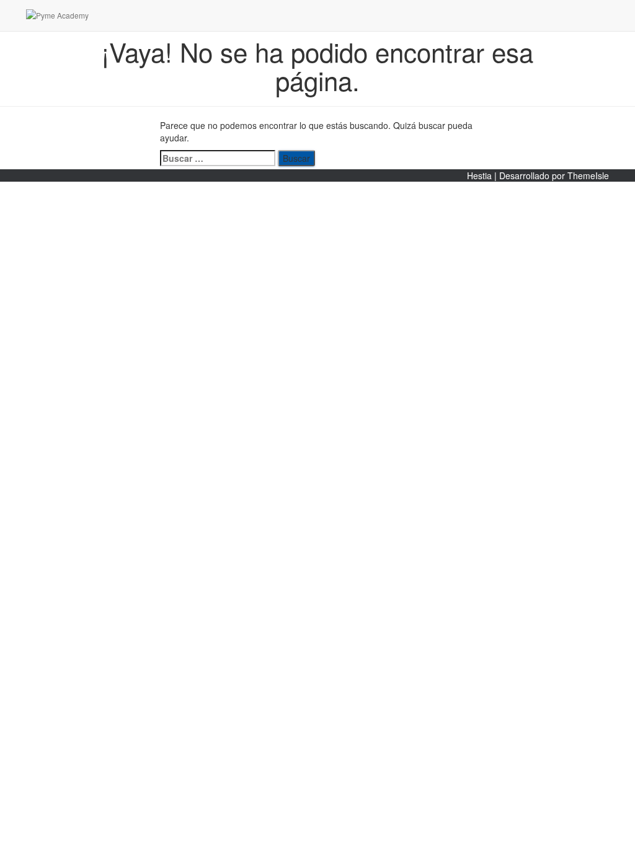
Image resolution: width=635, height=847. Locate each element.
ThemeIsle (588, 175)
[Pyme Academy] (134, 15)
